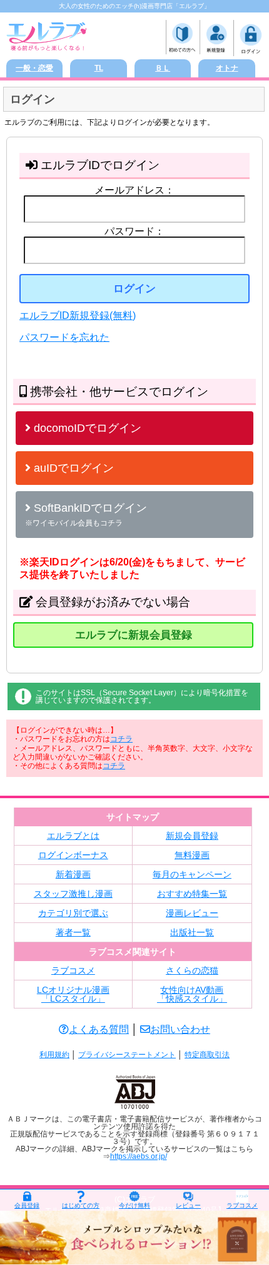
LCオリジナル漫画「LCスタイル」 (73, 994)
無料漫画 (192, 855)
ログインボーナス (73, 855)
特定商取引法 (207, 1054)
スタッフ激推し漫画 (73, 894)
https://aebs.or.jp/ (138, 1156)
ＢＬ (162, 68)
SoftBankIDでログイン (86, 514)
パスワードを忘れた (64, 337)
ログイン (134, 289)
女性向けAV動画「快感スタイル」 (192, 994)
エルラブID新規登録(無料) (77, 315)
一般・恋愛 (34, 68)
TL (98, 68)
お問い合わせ (180, 1029)
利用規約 (54, 1054)
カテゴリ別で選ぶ (73, 913)
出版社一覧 (192, 932)
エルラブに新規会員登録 (133, 635)
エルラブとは (73, 836)
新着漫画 (73, 874)
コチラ (121, 739)
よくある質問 (99, 1029)
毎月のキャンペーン (192, 874)
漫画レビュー (192, 913)
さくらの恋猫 (192, 970)
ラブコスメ (73, 970)
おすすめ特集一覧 (192, 894)
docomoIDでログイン (86, 428)
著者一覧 (73, 932)
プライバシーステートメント (127, 1054)
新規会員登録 (192, 836)
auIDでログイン (72, 468)
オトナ (227, 68)
